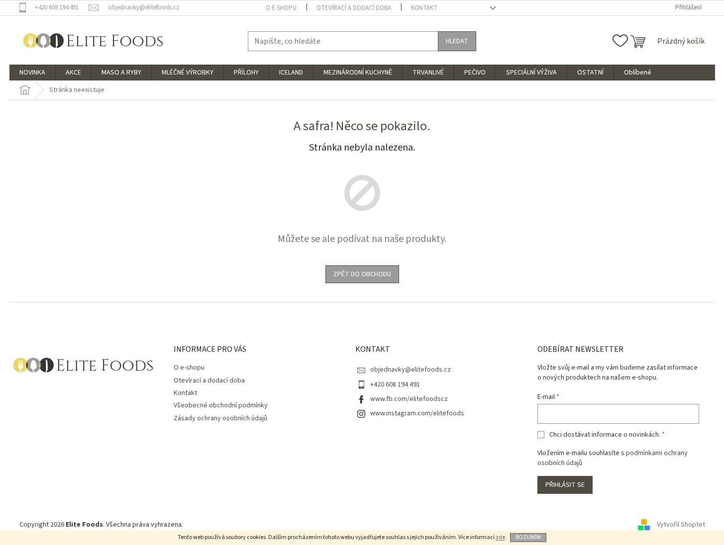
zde (500, 537)
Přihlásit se (565, 485)
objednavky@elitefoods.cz (410, 370)
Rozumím (528, 537)
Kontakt (424, 7)
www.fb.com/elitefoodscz (409, 399)
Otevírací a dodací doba (353, 7)
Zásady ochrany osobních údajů (220, 418)
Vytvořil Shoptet (681, 525)
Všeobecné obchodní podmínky (221, 405)
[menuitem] (32, 72)
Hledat (457, 41)
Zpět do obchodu (362, 274)
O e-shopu (281, 7)
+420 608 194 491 (395, 384)
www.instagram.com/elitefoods (417, 413)
